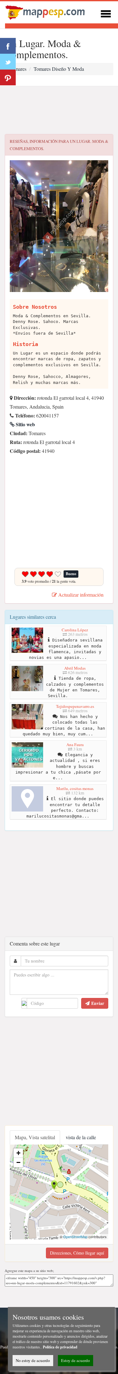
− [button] (18, 1162)
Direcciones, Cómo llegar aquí (77, 1253)
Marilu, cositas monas (74, 788)
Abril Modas (75, 668)
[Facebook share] (8, 46)
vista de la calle (81, 1137)
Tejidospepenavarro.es (75, 706)
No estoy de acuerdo (33, 1360)
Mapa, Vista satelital (35, 1137)
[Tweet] (8, 62)
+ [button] (18, 1153)
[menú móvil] (105, 12)
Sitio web (24, 424)
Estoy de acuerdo (75, 1360)
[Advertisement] (59, 110)
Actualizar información (80, 594)
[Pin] (8, 77)
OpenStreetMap (75, 1236)
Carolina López (75, 630)
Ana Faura (75, 744)
